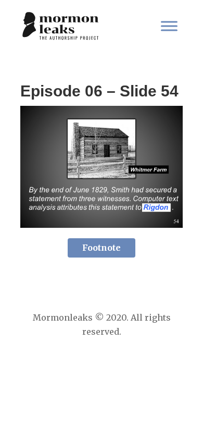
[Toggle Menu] (169, 26)
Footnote (101, 247)
